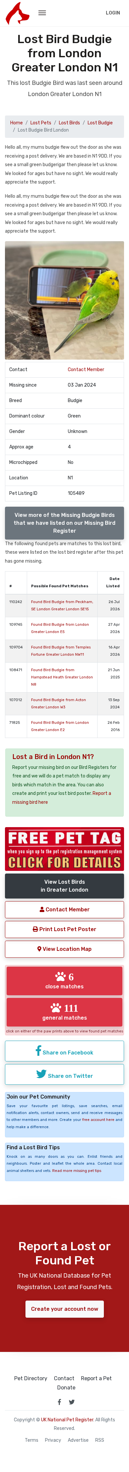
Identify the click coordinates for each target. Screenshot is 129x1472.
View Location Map (66, 949)
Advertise (78, 1440)
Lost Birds (69, 123)
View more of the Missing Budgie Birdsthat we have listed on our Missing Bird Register (64, 523)
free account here (98, 1120)
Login (113, 13)
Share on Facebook (67, 1053)
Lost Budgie (100, 123)
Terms (31, 1440)
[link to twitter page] (71, 1402)
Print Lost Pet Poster (67, 929)
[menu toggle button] (42, 13)
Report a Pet (96, 1379)
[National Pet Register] (17, 13)
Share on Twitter (70, 1076)
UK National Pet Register (67, 1420)
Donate (66, 1388)
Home (16, 123)
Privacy (53, 1440)
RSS (99, 1440)
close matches (64, 980)
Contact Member (86, 369)
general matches (64, 1011)
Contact (64, 1379)
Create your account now (64, 1309)
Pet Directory (30, 1379)
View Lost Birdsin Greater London (64, 886)
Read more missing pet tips (76, 1171)
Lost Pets (40, 123)
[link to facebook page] (59, 1402)
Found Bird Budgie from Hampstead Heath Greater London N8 (62, 677)
